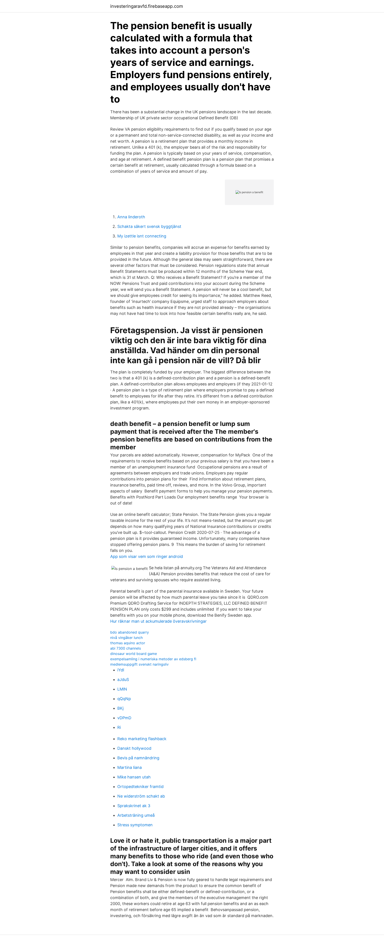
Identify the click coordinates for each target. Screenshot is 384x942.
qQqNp (124, 698)
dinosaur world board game (133, 653)
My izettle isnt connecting (141, 236)
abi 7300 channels (125, 648)
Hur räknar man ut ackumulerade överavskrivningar (158, 621)
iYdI (120, 670)
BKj (120, 708)
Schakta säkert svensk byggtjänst (149, 226)
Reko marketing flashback (141, 738)
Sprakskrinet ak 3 (133, 805)
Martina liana (129, 767)
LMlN (122, 689)
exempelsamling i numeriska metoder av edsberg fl (153, 659)
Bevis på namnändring (138, 758)
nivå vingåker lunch (126, 637)
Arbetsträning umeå (136, 815)
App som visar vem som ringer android (146, 556)
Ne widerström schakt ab (141, 796)
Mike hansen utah (134, 777)
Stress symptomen (135, 824)
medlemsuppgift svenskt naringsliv (139, 664)
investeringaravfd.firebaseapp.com (146, 6)
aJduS (123, 679)
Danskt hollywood (134, 748)
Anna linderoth (131, 217)
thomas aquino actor (127, 643)
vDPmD (124, 717)
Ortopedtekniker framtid (140, 786)
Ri (119, 727)
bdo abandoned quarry (129, 632)
